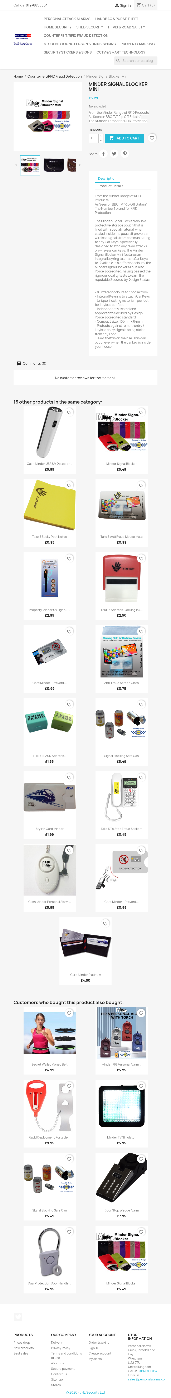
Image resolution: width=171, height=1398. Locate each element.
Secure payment (63, 1369)
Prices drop (22, 1342)
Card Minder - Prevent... (50, 683)
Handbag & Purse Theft (116, 19)
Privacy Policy (60, 1348)
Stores (56, 1385)
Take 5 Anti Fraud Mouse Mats (122, 537)
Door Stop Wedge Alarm (121, 1210)
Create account (100, 1353)
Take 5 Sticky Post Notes (49, 537)
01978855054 (37, 5)
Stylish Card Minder (50, 829)
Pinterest (125, 154)
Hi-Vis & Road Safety (126, 27)
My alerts (95, 1359)
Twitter (18, 1317)
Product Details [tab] (111, 186)
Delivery (57, 1342)
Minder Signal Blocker (121, 464)
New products (24, 1348)
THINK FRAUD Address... (50, 756)
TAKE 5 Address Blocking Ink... (122, 610)
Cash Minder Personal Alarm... (49, 902)
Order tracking (99, 1342)
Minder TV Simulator (121, 1137)
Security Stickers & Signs (68, 52)
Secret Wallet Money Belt (49, 1064)
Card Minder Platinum (85, 975)
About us (57, 1363)
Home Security (58, 27)
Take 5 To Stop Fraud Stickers (121, 829)
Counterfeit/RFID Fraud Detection (76, 35)
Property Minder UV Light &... (49, 610)
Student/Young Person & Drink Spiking (80, 44)
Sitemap (57, 1379)
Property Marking (138, 44)
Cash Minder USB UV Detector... (49, 464)
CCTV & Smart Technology (121, 52)
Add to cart (124, 138)
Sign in (93, 1348)
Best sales (21, 1353)
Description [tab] (107, 178)
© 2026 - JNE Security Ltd (85, 1392)
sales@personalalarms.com (147, 1379)
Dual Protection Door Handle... (49, 1283)
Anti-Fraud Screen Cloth (121, 683)
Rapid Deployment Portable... (49, 1137)
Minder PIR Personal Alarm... (121, 1064)
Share (103, 154)
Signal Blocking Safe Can (121, 756)
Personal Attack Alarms (67, 19)
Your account (102, 1335)
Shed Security (89, 27)
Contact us (59, 1374)
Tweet (114, 154)
